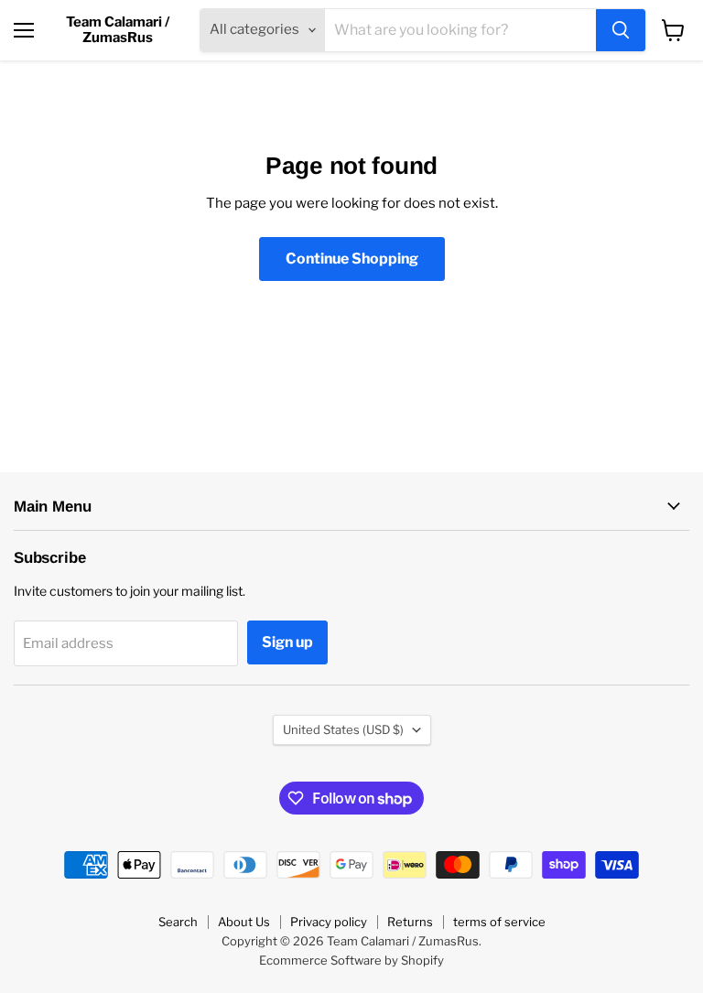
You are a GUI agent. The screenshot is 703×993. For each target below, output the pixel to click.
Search (178, 921)
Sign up (287, 642)
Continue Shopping (352, 258)
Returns (410, 921)
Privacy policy (328, 921)
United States (343, 729)
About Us (244, 921)
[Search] (620, 30)
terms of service (499, 921)
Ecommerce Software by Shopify (351, 960)
